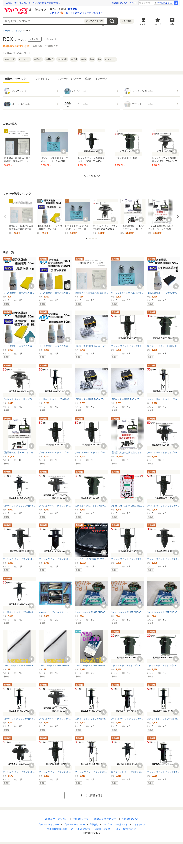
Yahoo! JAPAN (119, 2)
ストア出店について (80, 829)
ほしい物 (26, 151)
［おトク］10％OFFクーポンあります (83, 12)
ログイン (54, 12)
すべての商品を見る (91, 795)
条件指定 (126, 21)
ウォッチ (157, 24)
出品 (172, 24)
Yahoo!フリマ (81, 818)
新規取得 (72, 9)
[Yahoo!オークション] (25, 9)
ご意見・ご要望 (102, 829)
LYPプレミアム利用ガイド (115, 824)
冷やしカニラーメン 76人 (165, 3)
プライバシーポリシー (48, 824)
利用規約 (93, 824)
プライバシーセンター (74, 824)
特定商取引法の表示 (57, 829)
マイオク (143, 24)
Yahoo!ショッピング (105, 818)
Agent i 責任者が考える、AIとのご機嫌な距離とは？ (33, 3)
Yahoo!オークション (56, 818)
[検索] (176, 3)
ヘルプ (132, 2)
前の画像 (6, 216)
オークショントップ (12, 30)
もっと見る (89, 175)
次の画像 (177, 216)
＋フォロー (34, 39)
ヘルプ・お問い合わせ (125, 829)
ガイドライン (138, 824)
